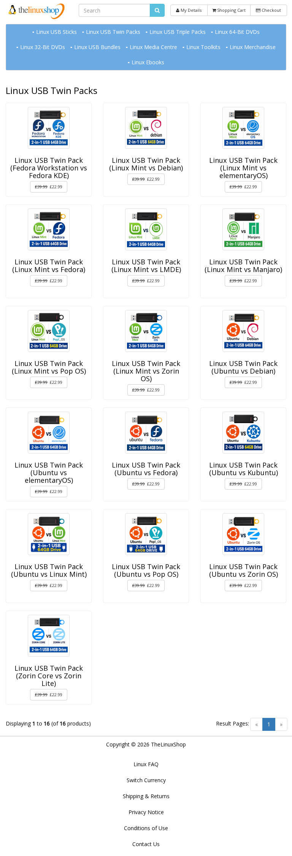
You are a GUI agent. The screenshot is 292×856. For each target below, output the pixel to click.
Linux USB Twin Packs (113, 31)
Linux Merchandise (253, 47)
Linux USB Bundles (97, 47)
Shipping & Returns (146, 796)
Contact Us (146, 844)
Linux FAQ (146, 764)
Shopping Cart (231, 10)
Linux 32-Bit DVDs (42, 47)
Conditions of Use (146, 828)
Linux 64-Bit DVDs (237, 31)
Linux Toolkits (203, 47)
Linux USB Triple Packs (177, 31)
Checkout (270, 10)
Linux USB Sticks (56, 31)
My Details (190, 10)
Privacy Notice (146, 812)
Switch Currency (146, 780)
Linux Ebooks (148, 62)
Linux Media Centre (153, 47)
